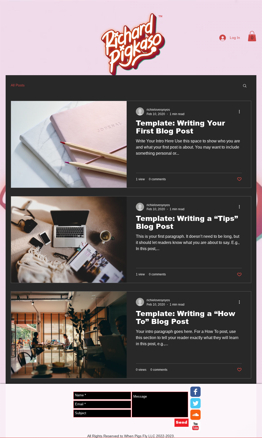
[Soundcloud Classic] (195, 415)
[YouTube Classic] (195, 426)
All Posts (18, 85)
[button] (252, 36)
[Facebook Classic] (195, 392)
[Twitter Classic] (195, 403)
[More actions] (241, 111)
